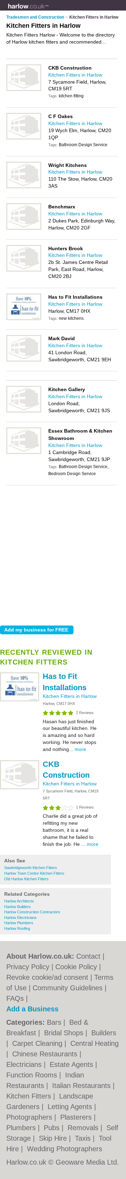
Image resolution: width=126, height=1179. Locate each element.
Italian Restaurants (82, 1085)
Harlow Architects (19, 901)
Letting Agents (71, 1106)
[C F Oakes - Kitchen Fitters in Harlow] (23, 138)
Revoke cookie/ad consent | (50, 977)
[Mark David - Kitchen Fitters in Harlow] (23, 360)
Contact (88, 956)
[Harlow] (48, 10)
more (80, 749)
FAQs (15, 998)
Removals (84, 1128)
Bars (55, 1022)
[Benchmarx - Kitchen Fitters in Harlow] (23, 228)
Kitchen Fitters (29, 1096)
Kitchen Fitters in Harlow (70, 696)
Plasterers (77, 1117)
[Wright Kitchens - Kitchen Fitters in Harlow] (23, 186)
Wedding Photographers (64, 1149)
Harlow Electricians (20, 917)
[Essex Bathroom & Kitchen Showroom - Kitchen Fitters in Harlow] (23, 452)
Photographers (30, 1117)
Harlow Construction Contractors (32, 912)
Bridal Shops (64, 1033)
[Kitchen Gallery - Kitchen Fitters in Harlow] (23, 411)
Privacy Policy (27, 967)
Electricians (25, 1064)
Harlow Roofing (17, 928)
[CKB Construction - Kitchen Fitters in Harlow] (19, 787)
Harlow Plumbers (18, 923)
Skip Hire (54, 1138)
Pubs (53, 1128)
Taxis (84, 1138)
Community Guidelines (68, 988)
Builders (103, 1033)
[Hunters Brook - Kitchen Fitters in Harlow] (23, 270)
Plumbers (22, 1128)
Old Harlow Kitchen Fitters (26, 879)
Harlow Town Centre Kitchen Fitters (34, 873)
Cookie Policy (76, 967)
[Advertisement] (63, 553)
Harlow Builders (17, 907)
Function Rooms (32, 1075)
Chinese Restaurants (45, 1054)
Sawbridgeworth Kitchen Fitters (30, 868)
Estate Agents (72, 1064)
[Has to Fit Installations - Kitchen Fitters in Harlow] (19, 700)
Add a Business (32, 1009)
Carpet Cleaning (38, 1043)
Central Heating (94, 1043)
